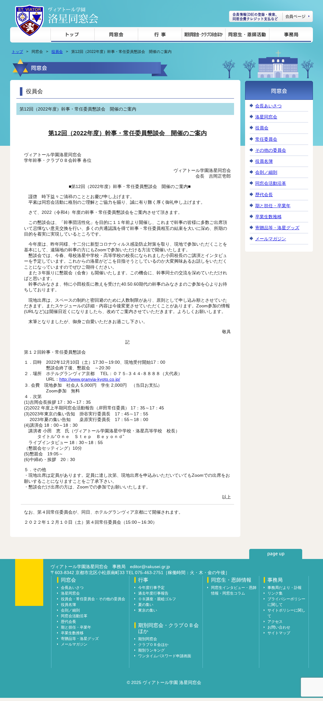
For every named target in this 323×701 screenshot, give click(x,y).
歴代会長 (264, 194)
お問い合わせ (278, 627)
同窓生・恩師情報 (247, 35)
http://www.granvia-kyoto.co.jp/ (89, 379)
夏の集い (145, 604)
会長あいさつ (268, 105)
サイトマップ (278, 633)
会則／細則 (266, 172)
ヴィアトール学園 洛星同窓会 (73, 15)
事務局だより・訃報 (284, 587)
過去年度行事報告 (153, 593)
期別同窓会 (147, 639)
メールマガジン (270, 238)
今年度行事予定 (151, 587)
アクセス (275, 621)
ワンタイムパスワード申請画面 (164, 656)
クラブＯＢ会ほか (153, 644)
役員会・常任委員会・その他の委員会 (93, 599)
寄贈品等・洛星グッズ (277, 227)
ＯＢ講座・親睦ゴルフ (157, 599)
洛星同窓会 (266, 116)
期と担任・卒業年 (273, 205)
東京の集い (147, 610)
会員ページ (271, 16)
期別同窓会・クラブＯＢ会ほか (203, 35)
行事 (160, 35)
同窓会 (116, 35)
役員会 (57, 51)
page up (275, 554)
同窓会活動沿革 (270, 183)
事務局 (290, 35)
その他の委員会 (270, 150)
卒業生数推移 (268, 216)
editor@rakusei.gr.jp (150, 566)
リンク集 (275, 593)
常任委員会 (266, 139)
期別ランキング (151, 650)
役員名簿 (264, 161)
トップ (72, 35)
